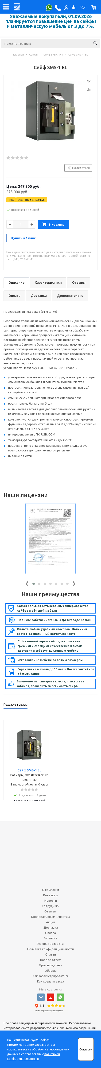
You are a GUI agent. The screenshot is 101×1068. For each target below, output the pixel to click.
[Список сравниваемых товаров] (74, 8)
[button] (33, 583)
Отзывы (50, 911)
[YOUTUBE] (50, 997)
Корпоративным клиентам (50, 916)
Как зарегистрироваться (51, 976)
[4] (22, 158)
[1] (8, 158)
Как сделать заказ (50, 981)
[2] (13, 158)
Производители (50, 965)
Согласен (85, 1049)
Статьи (50, 954)
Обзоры (51, 970)
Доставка (50, 927)
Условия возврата (50, 943)
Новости (50, 900)
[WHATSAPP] (60, 997)
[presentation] (27, 583)
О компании (50, 889)
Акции (50, 922)
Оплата (50, 932)
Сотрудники (50, 906)
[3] (17, 158)
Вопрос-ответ (50, 959)
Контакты (50, 895)
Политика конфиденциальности (50, 949)
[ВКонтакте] (41, 997)
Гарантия (50, 938)
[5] (26, 158)
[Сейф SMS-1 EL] (50, 111)
